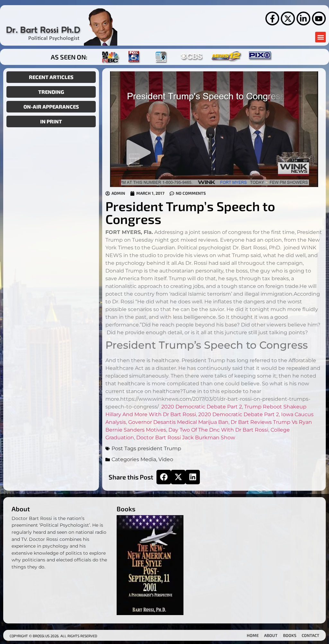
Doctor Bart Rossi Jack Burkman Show (185, 437)
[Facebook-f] (272, 18)
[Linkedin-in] (303, 18)
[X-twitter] (288, 18)
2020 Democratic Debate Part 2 (201, 407)
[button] (320, 37)
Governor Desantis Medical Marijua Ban (178, 422)
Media (148, 459)
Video (165, 459)
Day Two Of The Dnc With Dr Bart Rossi (218, 430)
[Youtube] (319, 18)
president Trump (159, 448)
